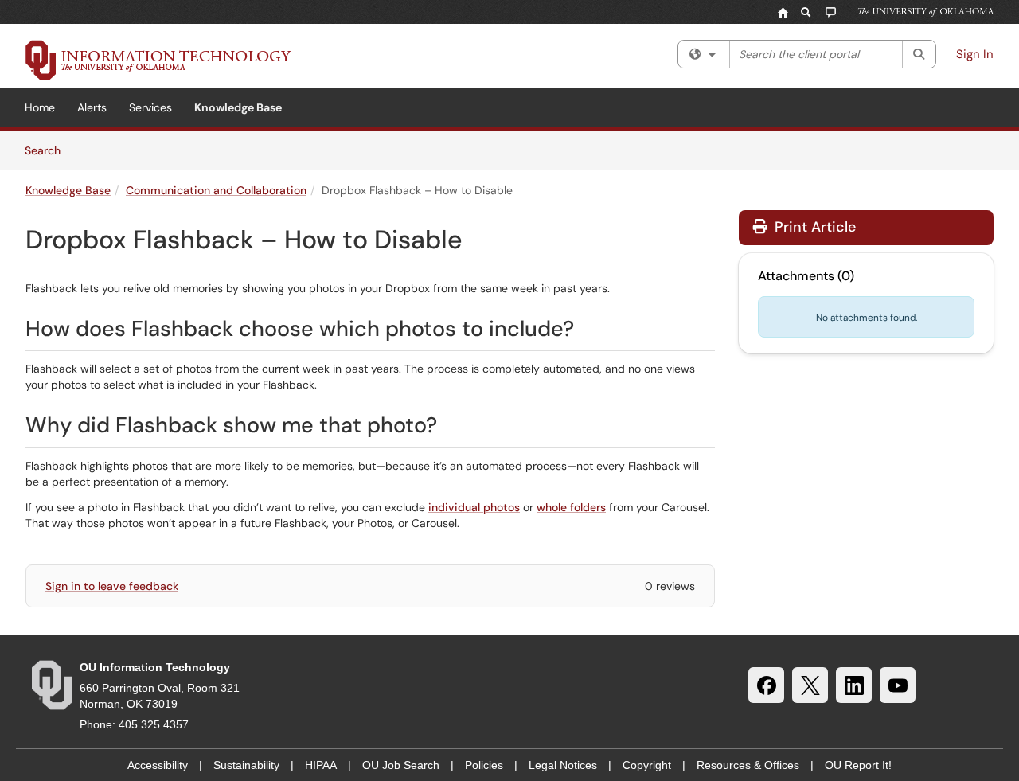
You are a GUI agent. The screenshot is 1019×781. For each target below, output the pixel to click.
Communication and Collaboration (216, 190)
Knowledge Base (238, 107)
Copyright (647, 765)
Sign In (975, 54)
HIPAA (321, 765)
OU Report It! (858, 765)
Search (48, 150)
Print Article (813, 226)
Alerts (92, 107)
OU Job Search (400, 765)
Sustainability (246, 765)
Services (150, 107)
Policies (484, 765)
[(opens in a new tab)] (158, 60)
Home (40, 107)
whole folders (571, 507)
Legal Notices (563, 765)
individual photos (474, 507)
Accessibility (157, 765)
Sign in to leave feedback (111, 586)
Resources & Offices (748, 765)
